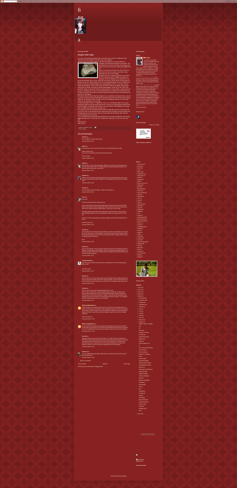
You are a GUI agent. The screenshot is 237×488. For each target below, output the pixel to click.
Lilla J (83, 197)
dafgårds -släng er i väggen (146, 323)
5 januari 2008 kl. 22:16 (88, 224)
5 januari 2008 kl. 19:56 (88, 158)
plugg (138, 232)
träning (139, 251)
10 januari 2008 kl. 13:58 (88, 331)
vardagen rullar (143, 408)
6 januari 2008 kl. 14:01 (88, 300)
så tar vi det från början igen (146, 347)
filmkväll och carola (143, 332)
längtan (84, 129)
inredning (139, 196)
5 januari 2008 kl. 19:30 (88, 141)
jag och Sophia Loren (144, 343)
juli (140, 309)
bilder (138, 171)
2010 (139, 292)
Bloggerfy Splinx (140, 111)
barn (138, 168)
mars (140, 317)
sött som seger (142, 404)
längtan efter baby (143, 399)
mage (138, 215)
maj (140, 313)
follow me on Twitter (154, 125)
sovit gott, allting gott (144, 376)
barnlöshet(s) (142, 384)
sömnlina (141, 378)
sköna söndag (142, 358)
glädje (139, 185)
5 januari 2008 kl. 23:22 (88, 255)
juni (140, 311)
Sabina (84, 146)
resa (138, 240)
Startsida (105, 363)
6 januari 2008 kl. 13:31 (88, 283)
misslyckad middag (143, 360)
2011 (139, 289)
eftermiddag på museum (145, 365)
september (142, 304)
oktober (141, 302)
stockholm (140, 243)
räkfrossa (141, 341)
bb (138, 170)
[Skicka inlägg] (95, 127)
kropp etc (139, 204)
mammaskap (140, 217)
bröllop (139, 177)
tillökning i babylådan (144, 380)
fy (139, 345)
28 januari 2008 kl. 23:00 (88, 357)
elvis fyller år (142, 393)
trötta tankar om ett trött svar (146, 369)
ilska (138, 194)
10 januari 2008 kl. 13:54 (88, 319)
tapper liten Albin (143, 371)
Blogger (124, 476)
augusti (141, 306)
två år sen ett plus (143, 352)
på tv (140, 389)
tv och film (139, 253)
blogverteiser (140, 173)
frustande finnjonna (144, 402)
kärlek (139, 205)
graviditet (139, 189)
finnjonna (80, 24)
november (141, 300)
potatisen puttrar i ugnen (145, 362)
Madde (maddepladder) (88, 305)
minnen (139, 223)
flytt (138, 181)
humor (139, 190)
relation (139, 238)
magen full (141, 406)
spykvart (141, 395)
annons (139, 166)
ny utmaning (142, 334)
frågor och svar (141, 183)
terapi (138, 249)
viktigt (138, 257)
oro (138, 230)
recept (139, 236)
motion (139, 224)
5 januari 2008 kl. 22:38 (88, 241)
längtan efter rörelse (144, 337)
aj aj (140, 326)
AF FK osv (140, 164)
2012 (139, 287)
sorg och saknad (141, 241)
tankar (139, 247)
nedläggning (140, 226)
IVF (138, 198)
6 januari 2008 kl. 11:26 (88, 271)
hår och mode (140, 192)
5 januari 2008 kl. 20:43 (88, 192)
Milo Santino (140, 219)
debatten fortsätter (143, 373)
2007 (139, 413)
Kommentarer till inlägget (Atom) (95, 366)
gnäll (138, 187)
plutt (138, 234)
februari (141, 319)
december (141, 298)
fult (139, 328)
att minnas (141, 330)
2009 (139, 294)
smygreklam (142, 391)
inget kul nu (142, 367)
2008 (139, 296)
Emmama (84, 351)
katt (138, 202)
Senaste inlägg (82, 363)
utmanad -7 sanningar (144, 354)
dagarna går (142, 339)
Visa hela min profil (141, 107)
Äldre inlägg (127, 363)
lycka (138, 207)
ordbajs (139, 228)
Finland (139, 179)
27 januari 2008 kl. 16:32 (88, 346)
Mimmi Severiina (141, 221)
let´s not (141, 386)
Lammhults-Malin (86, 260)
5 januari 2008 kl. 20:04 (88, 182)
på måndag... (142, 397)
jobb (138, 200)
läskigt (139, 211)
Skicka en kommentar (85, 360)
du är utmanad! (142, 349)
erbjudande (142, 382)
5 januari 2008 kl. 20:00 (88, 170)
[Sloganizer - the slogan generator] (141, 461)
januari (141, 322)
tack (138, 245)
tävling (139, 255)
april (140, 315)
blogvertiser (140, 175)
